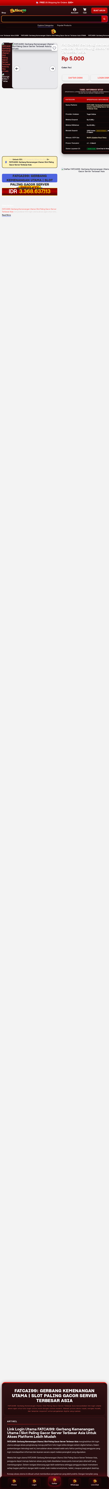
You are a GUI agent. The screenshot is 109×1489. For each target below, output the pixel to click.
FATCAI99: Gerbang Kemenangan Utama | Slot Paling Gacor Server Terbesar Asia (30, 178)
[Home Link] (18, 11)
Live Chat (95, 1485)
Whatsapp (75, 1485)
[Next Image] (52, 68)
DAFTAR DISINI (75, 78)
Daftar (54, 1483)
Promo (14, 1485)
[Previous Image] (17, 68)
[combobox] (51, 19)
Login (34, 1485)
